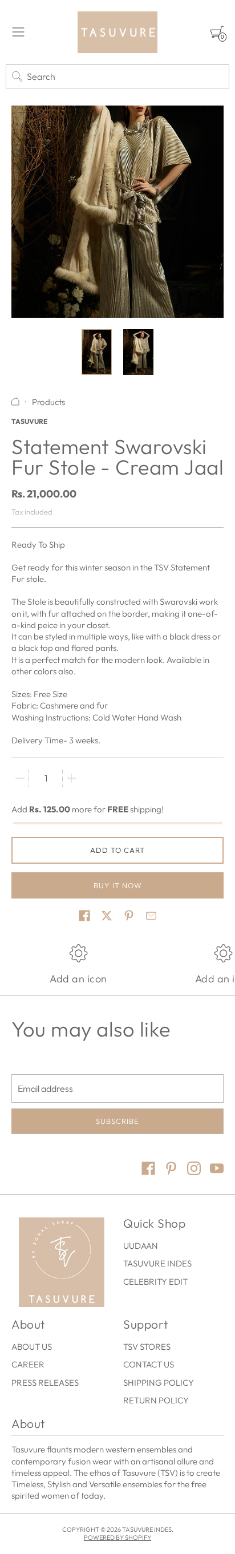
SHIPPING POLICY (158, 1382)
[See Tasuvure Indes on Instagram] (194, 1170)
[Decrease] (20, 778)
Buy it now (118, 885)
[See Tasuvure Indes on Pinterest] (171, 1170)
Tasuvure (29, 421)
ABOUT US (31, 1346)
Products (48, 402)
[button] (84, 915)
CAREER (27, 1364)
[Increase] (71, 778)
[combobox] (117, 76)
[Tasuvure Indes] (117, 32)
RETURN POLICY (156, 1400)
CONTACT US (148, 1364)
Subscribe (117, 1121)
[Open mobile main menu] (18, 32)
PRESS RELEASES (45, 1382)
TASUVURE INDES (157, 1263)
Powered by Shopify (117, 1537)
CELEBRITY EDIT (155, 1281)
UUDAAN (140, 1245)
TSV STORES (147, 1346)
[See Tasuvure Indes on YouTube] (217, 1170)
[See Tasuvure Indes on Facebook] (148, 1170)
